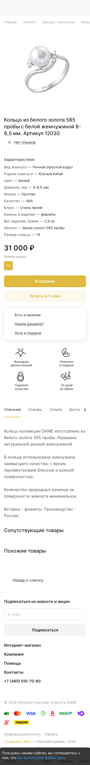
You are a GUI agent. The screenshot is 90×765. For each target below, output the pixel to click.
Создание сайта (17, 741)
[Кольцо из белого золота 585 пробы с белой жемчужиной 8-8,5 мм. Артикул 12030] (46, 69)
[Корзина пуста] (82, 7)
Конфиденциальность (22, 734)
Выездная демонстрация (21, 363)
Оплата (56, 409)
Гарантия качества (21, 387)
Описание (12, 409)
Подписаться (45, 629)
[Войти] (72, 7)
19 (8, 265)
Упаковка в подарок (66, 363)
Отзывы (35, 409)
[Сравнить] (71, 142)
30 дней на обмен (66, 387)
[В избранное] (61, 142)
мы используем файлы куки (41, 757)
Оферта (51, 734)
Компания (14, 654)
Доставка (77, 409)
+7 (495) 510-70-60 (22, 681)
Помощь (12, 663)
